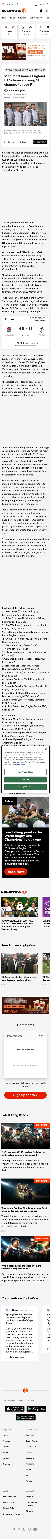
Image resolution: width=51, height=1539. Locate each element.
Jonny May (27, 291)
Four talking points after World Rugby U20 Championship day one (23, 835)
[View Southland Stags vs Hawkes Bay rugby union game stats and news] (27, 31)
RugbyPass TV (35, 17)
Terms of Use (8, 1502)
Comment (11, 142)
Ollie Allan (8, 243)
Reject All (25, 779)
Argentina (34, 225)
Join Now (30, 1435)
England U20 (38, 258)
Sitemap (6, 1464)
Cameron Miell (12, 658)
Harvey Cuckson (14, 679)
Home (5, 1435)
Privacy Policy (9, 1496)
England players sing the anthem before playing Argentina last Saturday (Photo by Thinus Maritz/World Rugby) (22, 131)
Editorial (29, 1511)
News (4, 17)
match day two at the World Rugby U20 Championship (25, 160)
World (28, 1469)
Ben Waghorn (13, 625)
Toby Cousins (13, 618)
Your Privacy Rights (25, 772)
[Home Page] (14, 10)
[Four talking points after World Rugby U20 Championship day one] (25, 812)
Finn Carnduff (40, 239)
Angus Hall (36, 365)
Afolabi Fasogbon (15, 732)
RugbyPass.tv (32, 1441)
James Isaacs (12, 665)
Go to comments (15, 1357)
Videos (6, 1458)
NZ (27, 1475)
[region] (25, 769)
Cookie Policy (9, 1508)
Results (6, 1446)
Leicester (43, 301)
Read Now (16, 872)
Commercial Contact (31, 1504)
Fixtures (6, 1441)
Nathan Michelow (35, 457)
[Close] (46, 749)
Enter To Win (35, 52)
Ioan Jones (11, 611)
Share (24, 142)
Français (29, 1481)
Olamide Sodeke (14, 686)
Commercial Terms (11, 1513)
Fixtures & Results (18, 17)
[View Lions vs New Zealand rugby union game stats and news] (9, 31)
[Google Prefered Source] (38, 142)
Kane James (28, 358)
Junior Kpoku (13, 739)
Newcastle (42, 304)
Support (29, 1496)
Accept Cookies (25, 787)
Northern (30, 1458)
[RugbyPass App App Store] (15, 1409)
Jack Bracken (39, 281)
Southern (30, 1463)
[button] (48, 18)
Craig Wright (13, 718)
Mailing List (31, 1446)
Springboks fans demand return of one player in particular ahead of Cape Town (19, 1319)
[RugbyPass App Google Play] (36, 1409)
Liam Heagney (17, 90)
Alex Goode (13, 467)
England (37, 152)
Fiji (33, 166)
